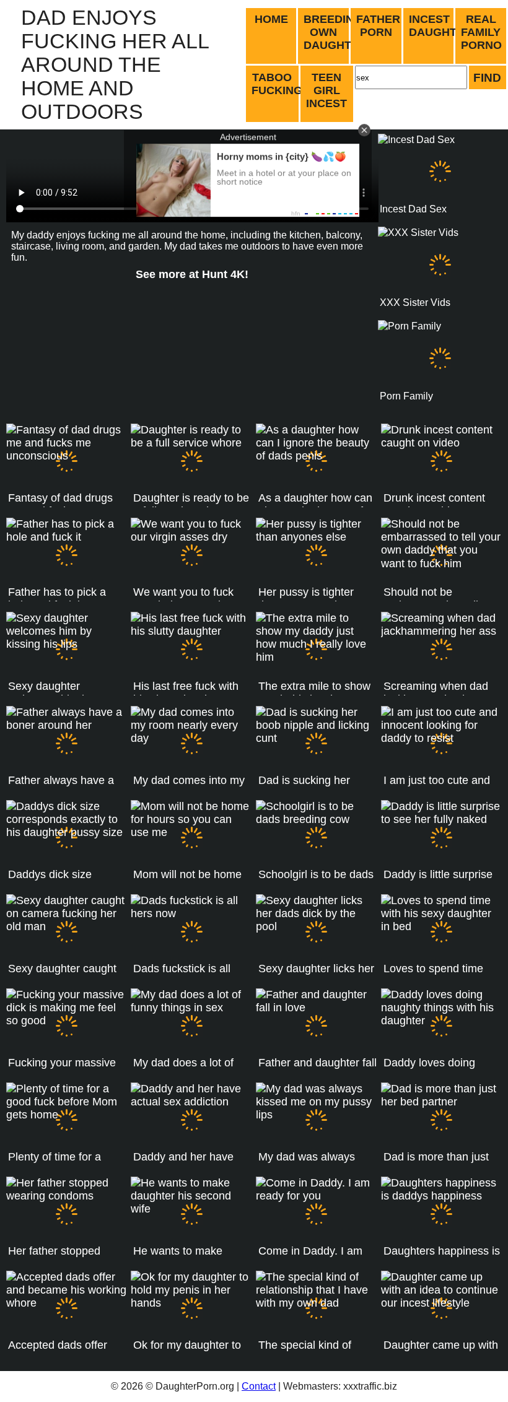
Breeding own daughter (327, 32)
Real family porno (481, 32)
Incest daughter (432, 25)
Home (271, 19)
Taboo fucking (276, 84)
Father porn (378, 25)
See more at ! (192, 274)
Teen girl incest (326, 90)
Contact (259, 1386)
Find (487, 77)
